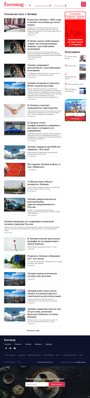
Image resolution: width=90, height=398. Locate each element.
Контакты (18, 344)
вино (57, 355)
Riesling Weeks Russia (34, 355)
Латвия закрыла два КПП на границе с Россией (43, 148)
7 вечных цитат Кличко (71, 57)
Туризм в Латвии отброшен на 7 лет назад (43, 257)
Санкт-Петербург (10, 355)
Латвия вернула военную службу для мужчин (42, 274)
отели (80, 355)
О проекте (7, 344)
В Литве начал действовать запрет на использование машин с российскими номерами (43, 44)
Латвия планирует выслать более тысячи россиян (43, 84)
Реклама (28, 344)
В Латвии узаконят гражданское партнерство (42, 106)
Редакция (48, 344)
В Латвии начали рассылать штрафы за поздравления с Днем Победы (43, 241)
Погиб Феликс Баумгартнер (70, 90)
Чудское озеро (71, 66)
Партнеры (38, 344)
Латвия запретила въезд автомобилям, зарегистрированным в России (41, 202)
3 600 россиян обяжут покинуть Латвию (40, 183)
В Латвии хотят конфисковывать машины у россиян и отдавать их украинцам (44, 126)
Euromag (14, 4)
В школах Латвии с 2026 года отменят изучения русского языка (44, 22)
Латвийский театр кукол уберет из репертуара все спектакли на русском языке (44, 293)
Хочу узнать (75, 118)
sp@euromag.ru (81, 362)
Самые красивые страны (75, 84)
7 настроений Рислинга (68, 355)
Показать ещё (33, 330)
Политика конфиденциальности (45, 362)
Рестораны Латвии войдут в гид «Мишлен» (43, 165)
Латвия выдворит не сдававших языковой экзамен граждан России (29, 222)
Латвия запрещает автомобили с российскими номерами (43, 67)
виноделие (21, 355)
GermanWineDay (48, 355)
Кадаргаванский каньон (70, 78)
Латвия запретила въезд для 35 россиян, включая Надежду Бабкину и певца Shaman (44, 312)
